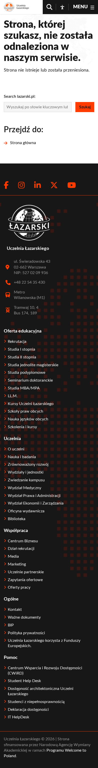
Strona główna (23, 143)
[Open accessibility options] (62, 7)
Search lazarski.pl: (19, 96)
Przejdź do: (23, 130)
